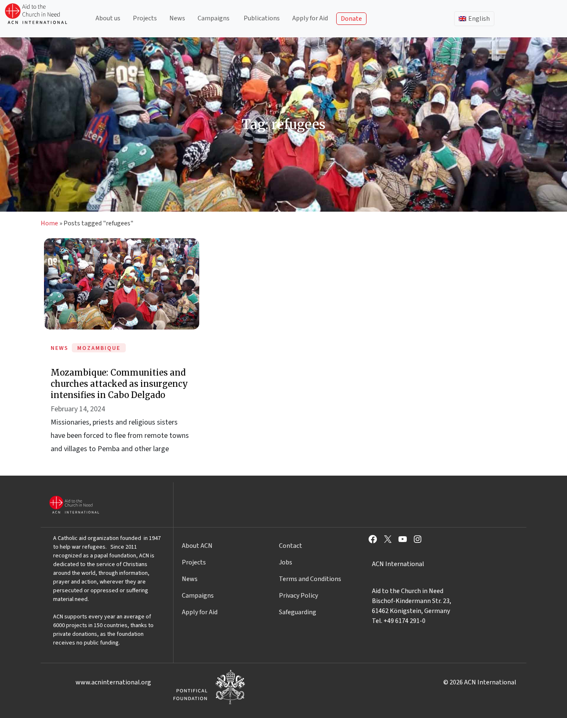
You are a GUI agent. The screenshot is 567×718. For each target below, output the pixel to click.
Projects (145, 18)
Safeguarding (297, 612)
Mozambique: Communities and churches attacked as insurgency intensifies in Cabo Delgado (119, 383)
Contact (290, 545)
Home (49, 223)
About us (107, 18)
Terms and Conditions (310, 579)
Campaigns (214, 18)
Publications (262, 18)
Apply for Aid (310, 18)
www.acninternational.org (113, 682)
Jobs (285, 562)
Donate (351, 18)
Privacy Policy (298, 595)
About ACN (197, 545)
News (177, 18)
